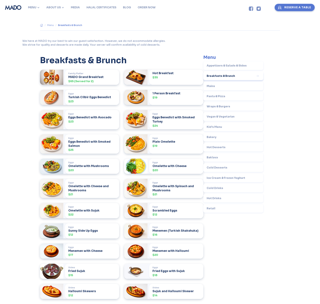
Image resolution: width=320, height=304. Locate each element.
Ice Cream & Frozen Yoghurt (226, 178)
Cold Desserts (217, 167)
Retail (211, 208)
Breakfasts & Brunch (70, 25)
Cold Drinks (215, 188)
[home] (13, 7)
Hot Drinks (214, 198)
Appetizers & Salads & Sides (227, 65)
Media (75, 7)
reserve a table (297, 7)
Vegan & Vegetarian (220, 116)
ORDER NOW (147, 7)
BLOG (127, 7)
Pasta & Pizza (216, 96)
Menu (50, 25)
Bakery (211, 137)
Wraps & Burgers (218, 106)
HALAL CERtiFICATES (101, 7)
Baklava (212, 157)
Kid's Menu (214, 127)
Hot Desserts (216, 147)
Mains (211, 86)
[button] (34, 7)
